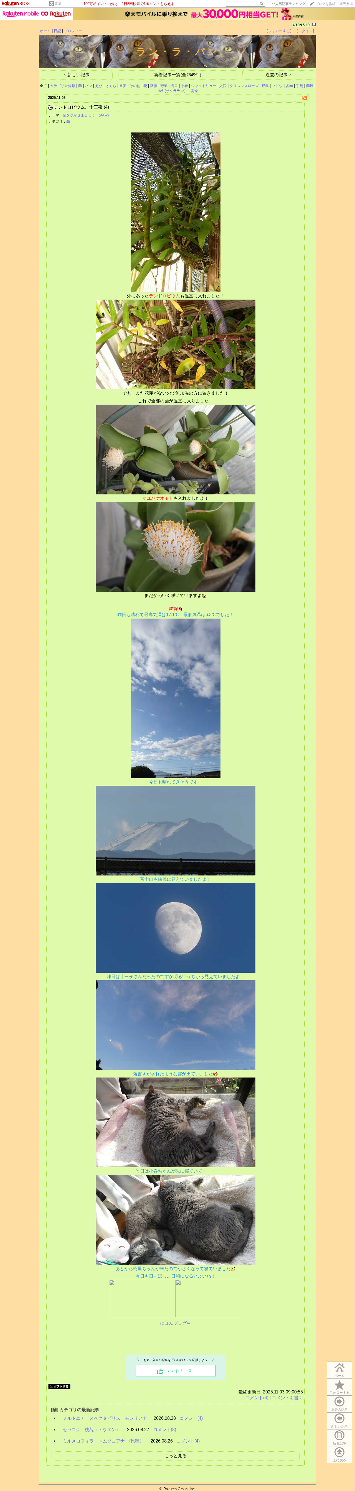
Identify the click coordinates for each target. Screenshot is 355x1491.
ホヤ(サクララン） (172, 91)
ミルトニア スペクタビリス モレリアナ (105, 1418)
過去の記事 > (278, 74)
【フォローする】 (279, 31)
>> (288, 4)
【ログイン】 (305, 31)
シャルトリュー (203, 86)
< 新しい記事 (77, 74)
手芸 (299, 86)
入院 (223, 86)
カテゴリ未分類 (62, 86)
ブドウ (277, 86)
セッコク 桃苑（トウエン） (91, 1429)
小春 (184, 86)
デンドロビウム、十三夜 (78, 107)
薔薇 (153, 86)
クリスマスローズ (244, 86)
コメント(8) (164, 1429)
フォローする (339, 1393)
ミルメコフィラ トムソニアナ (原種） (103, 1441)
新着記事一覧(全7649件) (177, 74)
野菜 (164, 86)
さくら (110, 86)
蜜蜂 (194, 91)
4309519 (301, 25)
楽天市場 (346, 4)
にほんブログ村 (175, 1323)
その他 (135, 86)
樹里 (174, 86)
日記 (57, 31)
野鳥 (265, 86)
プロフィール (75, 31)
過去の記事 (339, 1409)
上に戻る (339, 1460)
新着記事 (339, 1443)
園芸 (58, 4)
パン (88, 86)
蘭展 (309, 86)
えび (98, 86)
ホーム (45, 31)
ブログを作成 (325, 4)
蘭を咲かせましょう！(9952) (86, 115)
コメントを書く (287, 1397)
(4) (106, 107)
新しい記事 (339, 1426)
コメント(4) (256, 1397)
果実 (122, 86)
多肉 (289, 86)
